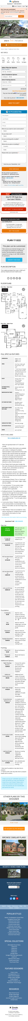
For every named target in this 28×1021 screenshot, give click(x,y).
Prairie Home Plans (14, 929)
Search (4, 906)
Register (19, 6)
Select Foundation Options (9, 74)
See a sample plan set (14, 438)
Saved (15, 6)
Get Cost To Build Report (14, 209)
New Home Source (14, 993)
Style (6, 49)
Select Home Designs (14, 976)
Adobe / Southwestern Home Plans (14, 917)
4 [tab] (17, 39)
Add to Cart (14, 103)
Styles (9, 906)
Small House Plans (14, 960)
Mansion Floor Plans (14, 958)
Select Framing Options (8, 80)
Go (18, 887)
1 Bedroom (14, 946)
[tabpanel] (14, 29)
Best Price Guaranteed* (19, 91)
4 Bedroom (14, 952)
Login (23, 6)
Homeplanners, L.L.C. (14, 974)
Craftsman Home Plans (14, 926)
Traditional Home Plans (13, 49)
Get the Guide (14, 231)
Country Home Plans (14, 924)
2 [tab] (13, 39)
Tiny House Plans (14, 962)
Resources (15, 906)
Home (2, 49)
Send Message (14, 169)
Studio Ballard (14, 979)
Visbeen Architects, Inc (14, 981)
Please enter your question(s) (10, 153)
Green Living (14, 972)
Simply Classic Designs (14, 977)
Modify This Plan (14, 260)
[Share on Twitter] (16, 278)
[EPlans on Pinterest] (17, 898)
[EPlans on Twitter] (14, 898)
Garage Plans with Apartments (14, 955)
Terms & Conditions (14, 12)
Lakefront (14, 957)
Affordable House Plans (14, 945)
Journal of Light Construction (14, 998)
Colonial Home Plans (14, 922)
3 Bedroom (14, 950)
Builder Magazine (14, 996)
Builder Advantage (14, 994)
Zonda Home (14, 999)
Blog (21, 906)
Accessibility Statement (14, 1016)
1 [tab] (10, 39)
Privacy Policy (20, 185)
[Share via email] (8, 278)
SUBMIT (21, 16)
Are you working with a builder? (10, 139)
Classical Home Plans (14, 921)
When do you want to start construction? (13, 129)
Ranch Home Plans (14, 931)
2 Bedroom (14, 948)
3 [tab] (15, 39)
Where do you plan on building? (11, 144)
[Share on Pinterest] (19, 278)
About (11, 908)
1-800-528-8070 (17, 4)
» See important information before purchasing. (14, 517)
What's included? (5, 69)
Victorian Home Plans (14, 934)
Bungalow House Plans (14, 919)
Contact (16, 908)
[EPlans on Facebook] (10, 898)
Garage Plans (14, 953)
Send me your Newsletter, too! (12, 164)
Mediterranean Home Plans (14, 928)
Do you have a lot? (7, 134)
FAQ (25, 906)
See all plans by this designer (14, 829)
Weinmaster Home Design (14, 982)
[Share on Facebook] (14, 278)
